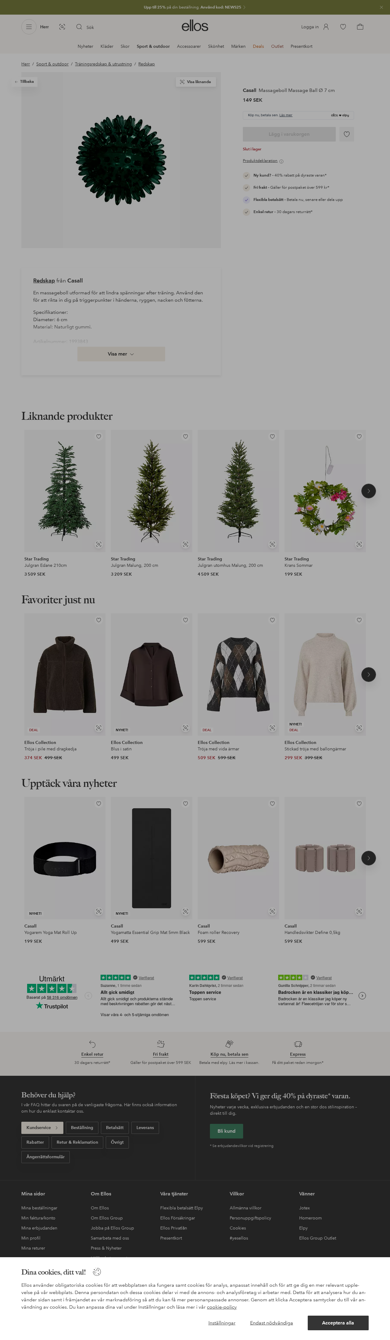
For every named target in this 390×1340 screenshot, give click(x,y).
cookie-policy (222, 1307)
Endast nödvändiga (271, 1323)
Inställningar (222, 1323)
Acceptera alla (338, 1323)
